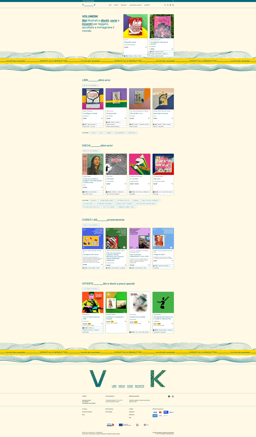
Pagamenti (131, 411)
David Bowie (133, 314)
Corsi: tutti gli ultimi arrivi (90, 225)
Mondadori (86, 116)
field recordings (162, 330)
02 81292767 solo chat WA (88, 403)
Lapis (154, 116)
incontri (87, 24)
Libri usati (93, 126)
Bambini (155, 126)
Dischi (116, 5)
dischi (105, 20)
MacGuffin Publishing (129, 44)
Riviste (140, 55)
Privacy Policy (85, 433)
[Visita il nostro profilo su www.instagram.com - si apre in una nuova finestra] (173, 396)
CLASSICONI (93, 200)
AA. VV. (126, 39)
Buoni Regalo (109, 411)
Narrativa (165, 53)
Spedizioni (131, 414)
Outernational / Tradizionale (104, 203)
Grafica (135, 55)
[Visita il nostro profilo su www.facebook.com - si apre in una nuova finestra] (169, 396)
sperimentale (86, 332)
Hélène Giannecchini (155, 39)
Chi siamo (84, 409)
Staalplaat (86, 321)
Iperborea (153, 46)
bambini (109, 132)
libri (84, 20)
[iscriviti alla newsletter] (128, 61)
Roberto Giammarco (88, 111)
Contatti (131, 409)
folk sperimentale (92, 191)
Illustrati (130, 55)
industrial (96, 330)
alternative (114, 191)
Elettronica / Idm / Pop (123, 200)
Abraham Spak (157, 111)
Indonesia (170, 330)
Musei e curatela (133, 126)
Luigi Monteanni (157, 314)
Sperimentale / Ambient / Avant (126, 207)
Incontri (139, 386)
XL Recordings (110, 181)
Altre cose (123, 5)
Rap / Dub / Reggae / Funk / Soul (91, 207)
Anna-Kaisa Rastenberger (136, 111)
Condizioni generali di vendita (113, 433)
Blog (83, 414)
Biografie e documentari (156, 53)
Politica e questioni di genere (157, 55)
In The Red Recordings (159, 181)
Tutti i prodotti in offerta (90, 289)
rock (160, 191)
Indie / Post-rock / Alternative (112, 194)
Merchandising (109, 409)
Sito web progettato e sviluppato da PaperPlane (163, 432)
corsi (113, 20)
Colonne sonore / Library (106, 200)
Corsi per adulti (91, 267)
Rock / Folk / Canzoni (87, 194)
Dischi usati (155, 194)
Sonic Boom (139, 176)
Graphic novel (86, 126)
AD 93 (84, 185)
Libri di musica (131, 132)
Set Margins (109, 116)
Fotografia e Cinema (143, 124)
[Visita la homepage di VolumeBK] (88, 5)
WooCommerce (170, 433)
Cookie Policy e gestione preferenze (97, 433)
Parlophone (133, 319)
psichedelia (132, 194)
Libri (110, 5)
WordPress (163, 433)
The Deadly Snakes (158, 176)
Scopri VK (146, 5)
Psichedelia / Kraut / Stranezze (124, 203)
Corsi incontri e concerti (135, 5)
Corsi (130, 386)
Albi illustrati (161, 126)
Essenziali (135, 200)
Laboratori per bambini (163, 265)
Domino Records (134, 181)
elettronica (120, 191)
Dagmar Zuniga (86, 176)
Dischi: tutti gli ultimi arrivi (90, 150)
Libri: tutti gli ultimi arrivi (90, 85)
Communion (156, 321)
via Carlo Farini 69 (86, 400)
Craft (101, 132)
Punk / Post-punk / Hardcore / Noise (145, 203)
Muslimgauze (86, 314)
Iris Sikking (145, 111)
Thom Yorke (109, 176)
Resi (130, 417)
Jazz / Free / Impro (87, 203)
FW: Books (132, 116)
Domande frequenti (87, 411)
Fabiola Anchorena (165, 111)
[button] (146, 47)
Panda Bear (133, 176)
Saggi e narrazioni (159, 51)
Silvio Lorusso (109, 111)
